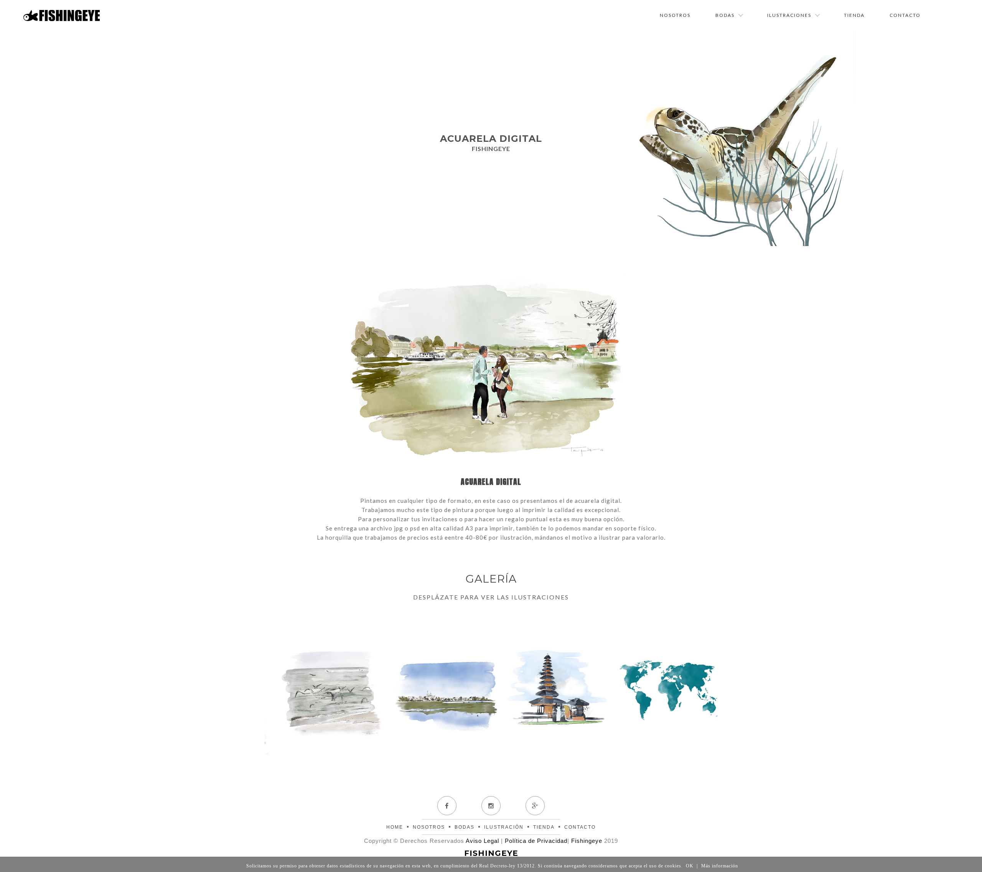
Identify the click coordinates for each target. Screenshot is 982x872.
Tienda (854, 15)
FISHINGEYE (491, 853)
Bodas (725, 15)
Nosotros (675, 15)
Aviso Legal (482, 841)
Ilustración (504, 827)
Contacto (905, 15)
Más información (719, 866)
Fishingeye (586, 841)
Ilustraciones (789, 15)
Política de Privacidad (536, 841)
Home (394, 827)
